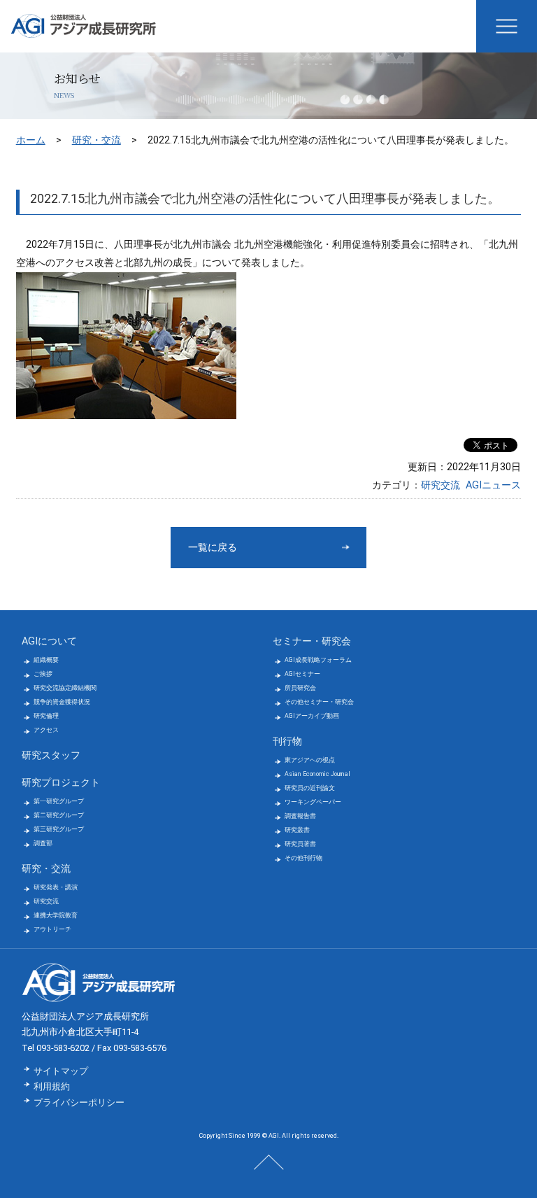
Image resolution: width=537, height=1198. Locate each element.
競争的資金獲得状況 (62, 701)
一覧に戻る (212, 548)
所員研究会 (300, 687)
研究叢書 (297, 829)
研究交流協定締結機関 (65, 687)
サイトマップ (61, 1071)
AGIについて (49, 641)
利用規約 (52, 1086)
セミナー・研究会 (312, 641)
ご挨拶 (43, 673)
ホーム (30, 140)
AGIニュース (493, 485)
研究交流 (440, 485)
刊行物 (287, 741)
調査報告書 (300, 815)
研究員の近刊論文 (310, 787)
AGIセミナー (302, 673)
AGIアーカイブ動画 (312, 715)
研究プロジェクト (61, 783)
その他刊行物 (303, 857)
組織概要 (46, 659)
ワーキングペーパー (313, 801)
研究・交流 (96, 140)
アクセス (46, 729)
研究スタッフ (51, 755)
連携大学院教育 (56, 915)
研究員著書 (300, 843)
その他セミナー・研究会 (319, 701)
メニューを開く (506, 26)
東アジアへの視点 (310, 759)
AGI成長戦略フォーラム (318, 659)
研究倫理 (46, 715)
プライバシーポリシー (79, 1102)
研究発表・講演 (56, 887)
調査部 (43, 843)
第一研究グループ (59, 801)
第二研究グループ (59, 815)
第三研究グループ (59, 829)
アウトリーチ (52, 929)
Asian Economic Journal (317, 773)
